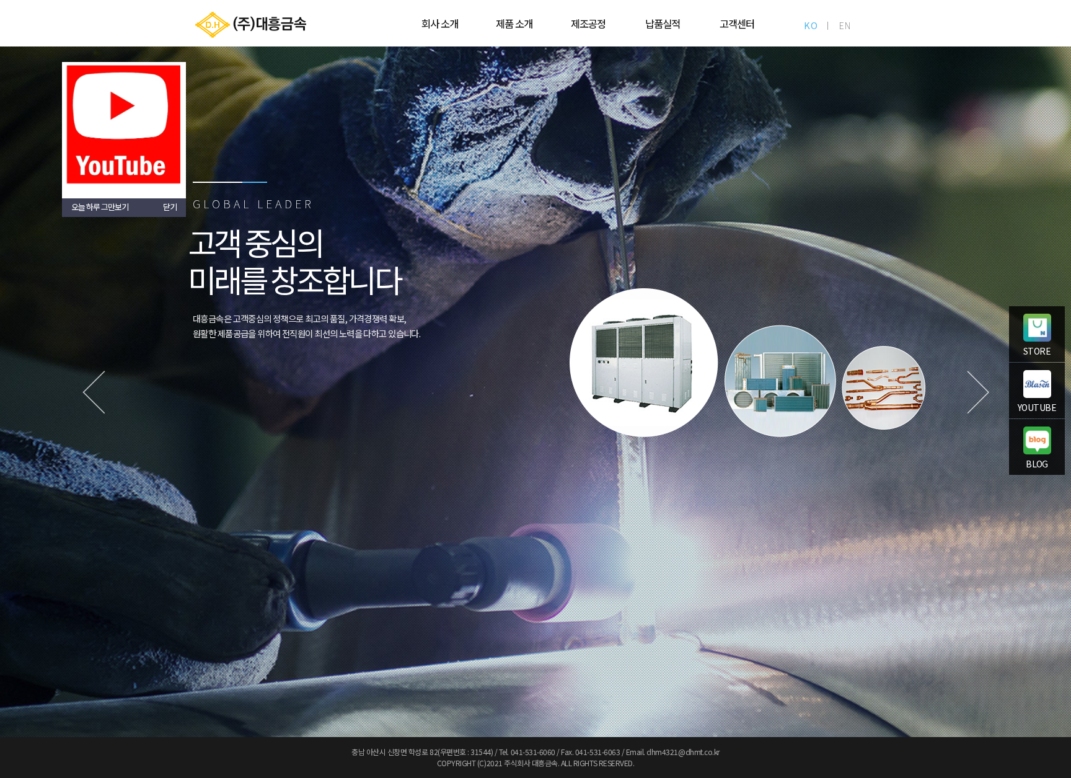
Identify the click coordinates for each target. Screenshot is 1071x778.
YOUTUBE (1037, 407)
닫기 (170, 207)
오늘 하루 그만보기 (99, 207)
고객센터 (737, 23)
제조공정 (588, 23)
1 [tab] (205, 182)
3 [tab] (254, 182)
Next (978, 392)
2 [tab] (230, 182)
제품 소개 (514, 23)
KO (811, 25)
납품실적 (662, 23)
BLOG (1037, 464)
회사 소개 (439, 23)
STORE (1037, 351)
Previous (93, 392)
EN (845, 25)
